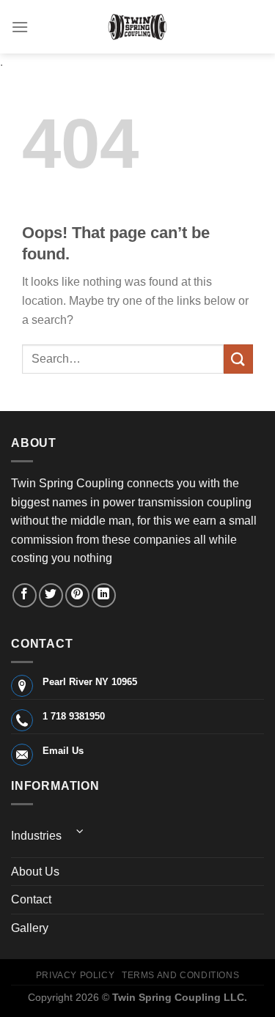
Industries (36, 835)
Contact (31, 899)
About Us (35, 871)
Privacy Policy (75, 975)
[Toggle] (80, 831)
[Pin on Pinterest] (77, 595)
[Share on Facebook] (24, 595)
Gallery (29, 928)
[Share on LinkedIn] (104, 595)
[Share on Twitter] (51, 595)
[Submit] (238, 358)
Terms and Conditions (180, 975)
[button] (20, 27)
